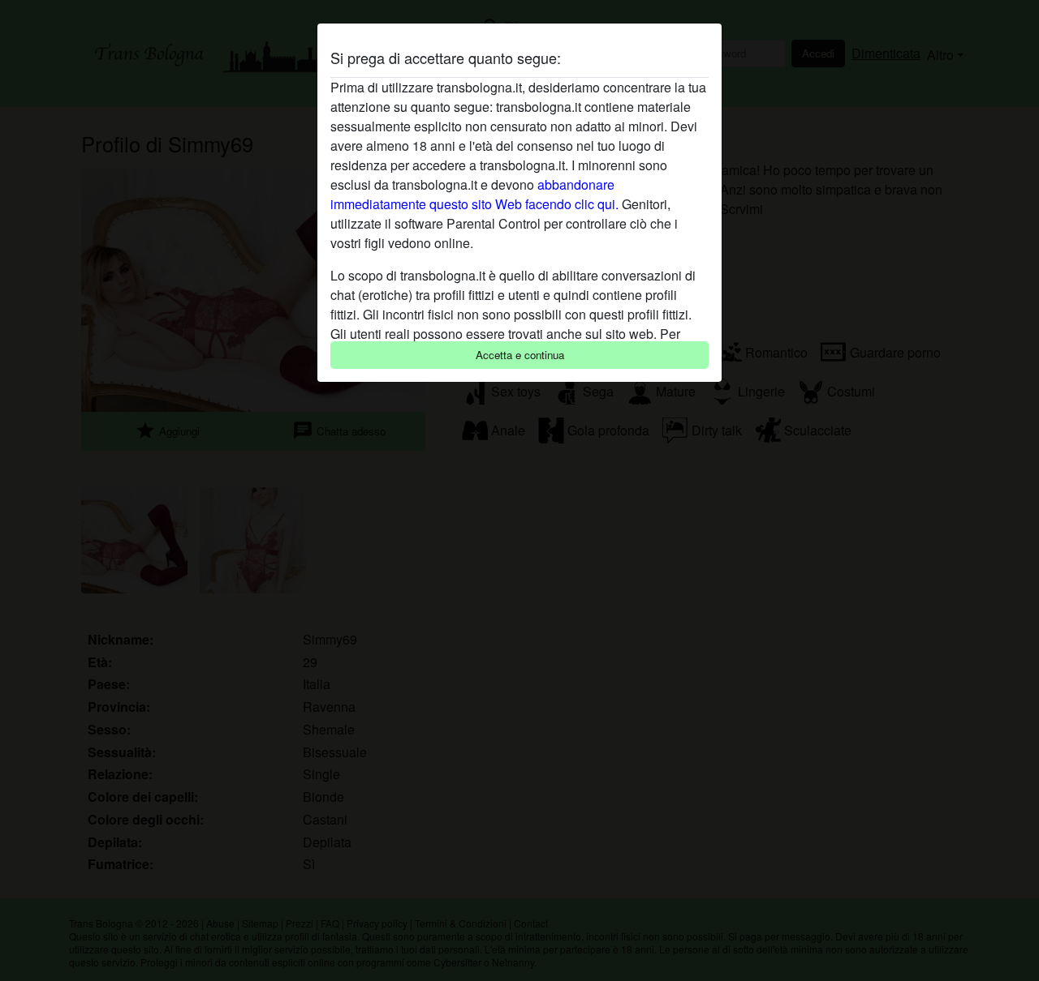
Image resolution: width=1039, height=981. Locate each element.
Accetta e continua (520, 354)
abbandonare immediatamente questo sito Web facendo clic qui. (474, 194)
